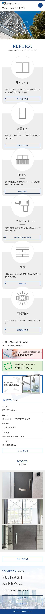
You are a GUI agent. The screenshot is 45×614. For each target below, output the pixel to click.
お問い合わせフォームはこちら (11, 76)
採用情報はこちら (22, 604)
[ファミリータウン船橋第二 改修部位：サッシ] (22, 511)
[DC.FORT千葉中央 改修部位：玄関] (22, 537)
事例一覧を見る (22, 559)
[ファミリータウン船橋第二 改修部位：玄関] (22, 485)
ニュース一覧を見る (22, 451)
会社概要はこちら (22, 598)
